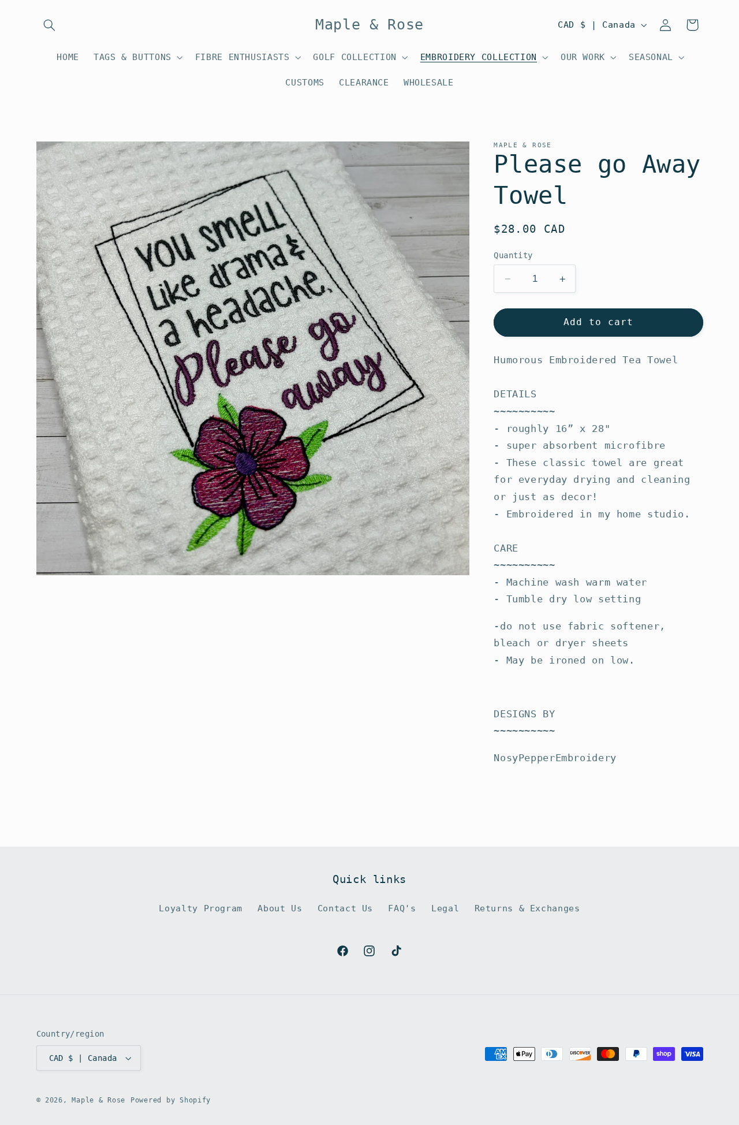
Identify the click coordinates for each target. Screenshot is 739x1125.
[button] (49, 25)
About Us (279, 908)
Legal (445, 908)
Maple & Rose (98, 1100)
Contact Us (345, 908)
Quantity (513, 255)
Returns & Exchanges (527, 908)
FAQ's (402, 908)
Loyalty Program (200, 908)
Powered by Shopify (170, 1100)
